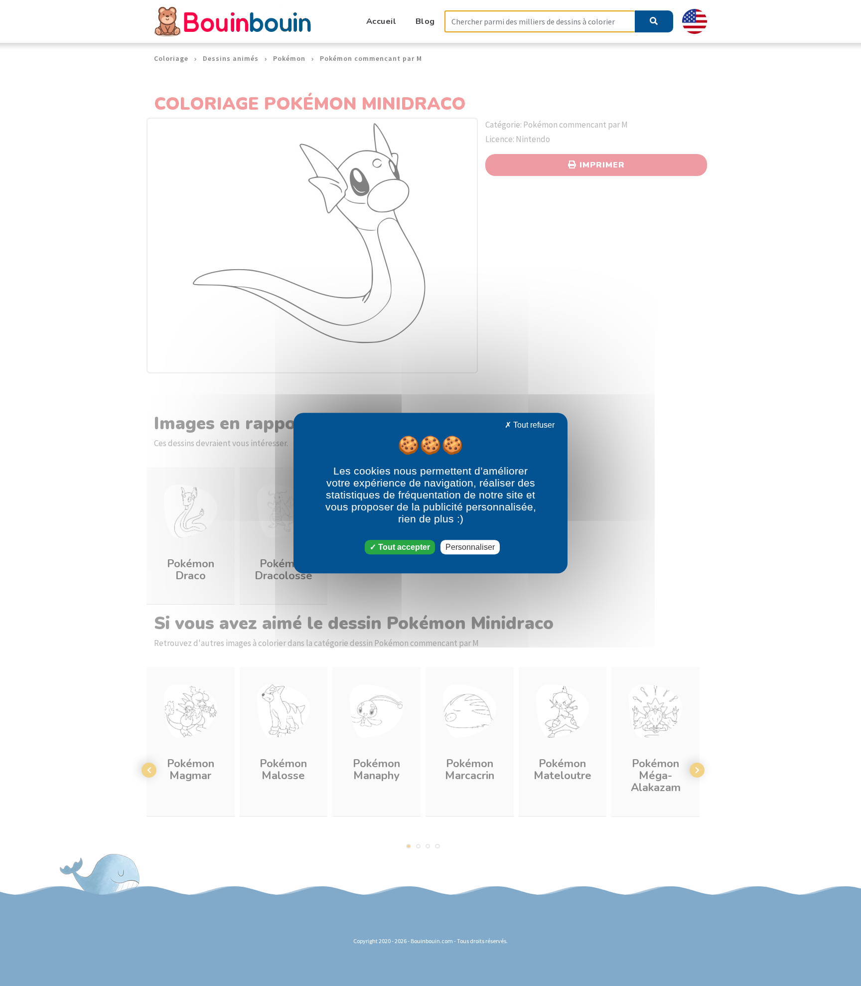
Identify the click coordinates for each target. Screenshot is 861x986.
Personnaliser (470, 547)
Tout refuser (533, 425)
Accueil (381, 21)
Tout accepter (403, 547)
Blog (425, 21)
